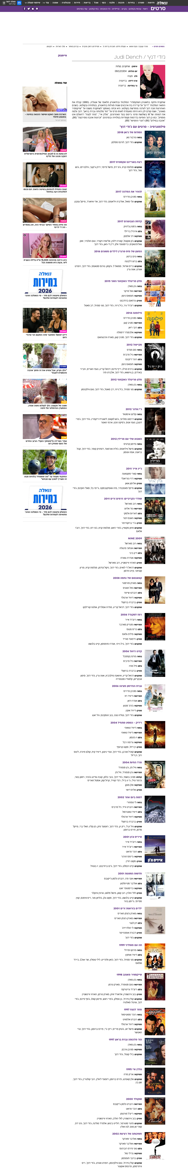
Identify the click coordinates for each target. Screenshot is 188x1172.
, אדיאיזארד (93, 201)
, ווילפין (118, 772)
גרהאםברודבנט (128, 300)
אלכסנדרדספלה (125, 332)
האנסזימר (128, 518)
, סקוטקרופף (123, 747)
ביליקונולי (129, 1054)
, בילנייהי (119, 305)
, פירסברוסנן (130, 829)
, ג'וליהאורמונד (112, 449)
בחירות (131, 3)
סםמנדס (131, 350)
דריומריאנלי (127, 478)
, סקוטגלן (108, 898)
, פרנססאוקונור (125, 1166)
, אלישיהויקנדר (104, 241)
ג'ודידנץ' (129, 142)
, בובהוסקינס (107, 715)
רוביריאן (133, 327)
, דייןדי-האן (109, 244)
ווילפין (133, 767)
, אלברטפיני (109, 372)
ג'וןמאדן (132, 286)
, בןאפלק (118, 999)
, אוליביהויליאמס (116, 201)
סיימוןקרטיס (130, 444)
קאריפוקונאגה (129, 473)
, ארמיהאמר (107, 422)
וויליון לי (130, 826)
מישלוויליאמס (127, 449)
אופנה (55, 3)
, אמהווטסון (129, 452)
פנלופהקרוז (128, 167)
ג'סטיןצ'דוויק (130, 226)
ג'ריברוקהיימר (129, 523)
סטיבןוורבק (127, 1049)
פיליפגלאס (127, 634)
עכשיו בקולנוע (135, 9)
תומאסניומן (127, 296)
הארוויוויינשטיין (128, 562)
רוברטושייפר (130, 593)
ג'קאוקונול (129, 241)
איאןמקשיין (128, 528)
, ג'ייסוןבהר (129, 901)
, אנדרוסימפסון (108, 644)
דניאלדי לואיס (127, 567)
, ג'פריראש (116, 528)
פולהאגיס (128, 588)
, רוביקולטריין (89, 1079)
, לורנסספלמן (118, 142)
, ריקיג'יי (109, 1029)
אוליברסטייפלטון (128, 883)
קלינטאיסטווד (129, 414)
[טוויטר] (29, 9)
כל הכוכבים (105, 9)
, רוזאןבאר (80, 777)
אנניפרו (129, 878)
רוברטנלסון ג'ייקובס (123, 1104)
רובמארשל (130, 503)
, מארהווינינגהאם (106, 337)
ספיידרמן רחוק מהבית (90, 47)
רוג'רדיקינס (131, 359)
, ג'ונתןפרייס (119, 1029)
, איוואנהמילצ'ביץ (114, 675)
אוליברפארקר (129, 1139)
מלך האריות (60, 47)
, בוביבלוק (109, 777)
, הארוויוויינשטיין (90, 994)
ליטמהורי (131, 802)
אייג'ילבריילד (130, 231)
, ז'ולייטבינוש (114, 1123)
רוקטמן (49, 47)
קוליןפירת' (128, 999)
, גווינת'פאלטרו (130, 1002)
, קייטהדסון (129, 571)
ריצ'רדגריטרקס (129, 989)
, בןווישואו (130, 372)
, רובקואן (121, 893)
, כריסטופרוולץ (122, 244)
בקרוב (124, 9)
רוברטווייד (127, 807)
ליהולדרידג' (127, 928)
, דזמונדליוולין (103, 1079)
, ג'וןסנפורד (124, 767)
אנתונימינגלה (126, 548)
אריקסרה (128, 1074)
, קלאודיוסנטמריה (125, 679)
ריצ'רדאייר (130, 619)
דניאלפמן (128, 236)
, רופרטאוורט (102, 1163)
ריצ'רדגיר (129, 305)
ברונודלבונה (131, 261)
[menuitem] (149, 3)
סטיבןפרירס (130, 196)
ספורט (141, 3)
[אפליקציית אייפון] (33, 9)
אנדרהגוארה (126, 558)
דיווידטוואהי (130, 727)
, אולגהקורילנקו (90, 607)
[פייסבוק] (24, 9)
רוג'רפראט (131, 851)
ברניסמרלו (128, 369)
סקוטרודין (131, 861)
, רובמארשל (115, 562)
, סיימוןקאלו (97, 999)
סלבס (112, 3)
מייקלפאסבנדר (126, 488)
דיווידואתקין (131, 955)
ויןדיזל (133, 747)
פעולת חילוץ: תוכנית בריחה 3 (114, 47)
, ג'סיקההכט (120, 422)
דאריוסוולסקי (130, 513)
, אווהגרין (131, 269)
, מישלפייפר (108, 167)
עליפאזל (129, 201)
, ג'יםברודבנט (106, 866)
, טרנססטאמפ (99, 266)
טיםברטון (131, 256)
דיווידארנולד (127, 597)
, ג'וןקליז (93, 826)
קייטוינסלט (128, 866)
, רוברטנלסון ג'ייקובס (114, 878)
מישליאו (129, 1029)
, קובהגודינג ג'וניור (95, 777)
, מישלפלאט (111, 893)
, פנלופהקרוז (105, 528)
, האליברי (84, 826)
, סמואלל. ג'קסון (114, 266)
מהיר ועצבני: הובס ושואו (138, 47)
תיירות (77, 3)
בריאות (87, 3)
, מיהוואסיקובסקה (109, 488)
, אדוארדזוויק (117, 994)
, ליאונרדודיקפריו (99, 419)
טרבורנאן (131, 137)
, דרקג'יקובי (96, 167)
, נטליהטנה (119, 715)
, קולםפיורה (86, 752)
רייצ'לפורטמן (126, 1113)
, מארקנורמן (114, 984)
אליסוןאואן (130, 483)
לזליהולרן (131, 893)
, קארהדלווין (117, 241)
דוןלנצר (133, 923)
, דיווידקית (97, 752)
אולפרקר (128, 291)
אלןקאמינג (128, 1079)
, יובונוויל (94, 866)
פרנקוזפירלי (130, 950)
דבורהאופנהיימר (127, 933)
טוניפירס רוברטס (128, 1148)
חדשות (151, 3)
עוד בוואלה (61, 83)
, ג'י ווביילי (127, 780)
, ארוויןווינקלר (98, 893)
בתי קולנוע (93, 9)
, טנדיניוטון (107, 752)
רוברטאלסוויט (130, 1019)
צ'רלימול (129, 1153)
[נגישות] (4, 3)
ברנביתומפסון (128, 1158)
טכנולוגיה (66, 3)
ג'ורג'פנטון (128, 705)
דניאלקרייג (128, 675)
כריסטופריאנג (126, 888)
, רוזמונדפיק (104, 826)
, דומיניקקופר (98, 449)
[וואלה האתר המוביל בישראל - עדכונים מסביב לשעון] (162, 2)
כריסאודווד (128, 266)
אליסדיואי (131, 790)
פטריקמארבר (126, 624)
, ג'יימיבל (95, 488)
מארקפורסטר (129, 583)
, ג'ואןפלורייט (107, 959)
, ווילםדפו (85, 167)
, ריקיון (122, 826)
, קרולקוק (106, 780)
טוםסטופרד (127, 984)
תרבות (121, 3)
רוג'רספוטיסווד (128, 1014)
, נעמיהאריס (93, 369)
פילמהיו (133, 666)
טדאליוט (128, 508)
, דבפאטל (89, 305)
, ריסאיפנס (86, 898)
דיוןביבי (133, 553)
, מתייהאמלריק (105, 607)
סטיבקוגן (128, 323)
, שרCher (85, 959)
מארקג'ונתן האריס (127, 913)
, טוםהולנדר (90, 241)
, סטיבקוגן (120, 337)
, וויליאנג (96, 715)
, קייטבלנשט (94, 644)
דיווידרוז (129, 696)
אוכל (96, 3)
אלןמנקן (129, 785)
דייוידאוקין (131, 710)
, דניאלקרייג (106, 369)
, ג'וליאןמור (97, 898)
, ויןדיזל (134, 755)
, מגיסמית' (99, 305)
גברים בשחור (74, 47)
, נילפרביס (117, 807)
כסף (104, 3)
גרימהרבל (128, 742)
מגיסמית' (129, 389)
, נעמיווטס (131, 422)
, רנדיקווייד (116, 780)
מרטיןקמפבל (129, 656)
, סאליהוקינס (84, 488)
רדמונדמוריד (129, 639)
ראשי (145, 9)
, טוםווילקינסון (88, 389)
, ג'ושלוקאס (114, 419)
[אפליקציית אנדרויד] (37, 9)
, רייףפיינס (117, 369)
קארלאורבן (128, 752)
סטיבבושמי (129, 777)
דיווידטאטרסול (129, 812)
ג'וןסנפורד (127, 772)
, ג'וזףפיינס (85, 999)
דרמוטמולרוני (127, 419)
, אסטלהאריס (94, 780)
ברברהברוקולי (128, 602)
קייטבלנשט (128, 898)
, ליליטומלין (95, 959)
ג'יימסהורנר (127, 856)
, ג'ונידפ (118, 167)
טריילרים (115, 9)
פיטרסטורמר (127, 1123)
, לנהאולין (125, 1126)
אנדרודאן (132, 701)
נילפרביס (128, 354)
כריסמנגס (132, 629)
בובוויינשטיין (130, 994)
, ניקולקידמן (104, 567)
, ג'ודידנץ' (133, 170)
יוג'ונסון (133, 737)
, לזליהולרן (118, 1118)
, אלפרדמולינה (100, 1123)
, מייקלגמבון (80, 201)
